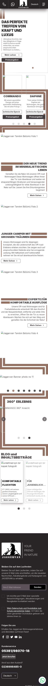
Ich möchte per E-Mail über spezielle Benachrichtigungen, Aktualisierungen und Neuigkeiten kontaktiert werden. (25, 598)
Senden (37, 587)
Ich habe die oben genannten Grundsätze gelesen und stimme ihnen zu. (25, 612)
